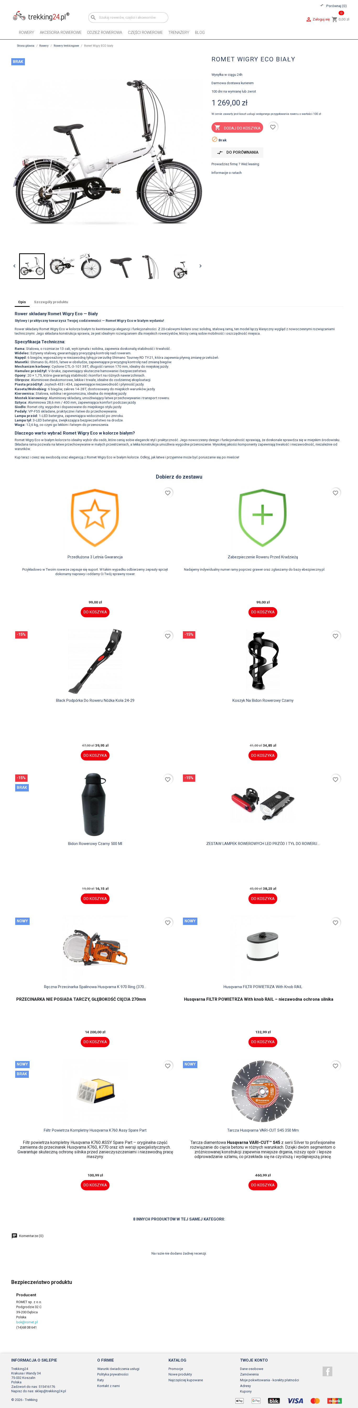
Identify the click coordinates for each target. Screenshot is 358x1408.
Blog (200, 32)
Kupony (246, 1391)
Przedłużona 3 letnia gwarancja (95, 557)
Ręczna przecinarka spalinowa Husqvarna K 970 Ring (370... (95, 986)
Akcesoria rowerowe (61, 32)
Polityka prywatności (112, 1374)
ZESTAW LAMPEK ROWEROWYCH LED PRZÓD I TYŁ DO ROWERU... (262, 843)
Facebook (327, 1371)
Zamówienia (249, 1374)
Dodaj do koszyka (237, 127)
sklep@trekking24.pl (50, 1391)
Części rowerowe (145, 32)
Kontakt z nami (108, 1386)
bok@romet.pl (27, 1322)
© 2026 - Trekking (24, 1400)
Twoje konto (254, 1360)
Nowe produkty (180, 1374)
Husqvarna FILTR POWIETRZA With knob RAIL (263, 986)
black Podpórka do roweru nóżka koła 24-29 (95, 700)
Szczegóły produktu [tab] (51, 302)
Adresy (245, 1386)
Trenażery (178, 32)
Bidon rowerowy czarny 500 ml (95, 843)
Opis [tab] (22, 302)
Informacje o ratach (226, 172)
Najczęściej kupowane (186, 1380)
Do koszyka (95, 612)
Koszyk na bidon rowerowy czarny (263, 700)
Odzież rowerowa (104, 32)
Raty (100, 1380)
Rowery (26, 32)
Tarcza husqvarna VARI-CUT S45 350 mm (263, 1130)
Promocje (176, 1369)
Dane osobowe (251, 1369)
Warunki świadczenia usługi (118, 1369)
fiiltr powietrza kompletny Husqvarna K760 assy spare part (95, 1130)
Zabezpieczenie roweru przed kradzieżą (263, 557)
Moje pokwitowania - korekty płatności (269, 1380)
